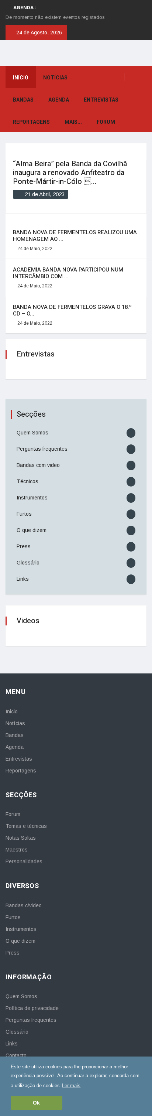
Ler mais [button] (71, 1085)
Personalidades (24, 861)
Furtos (24, 514)
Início (20, 78)
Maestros (17, 850)
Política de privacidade (32, 1008)
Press (24, 546)
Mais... (73, 122)
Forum (106, 122)
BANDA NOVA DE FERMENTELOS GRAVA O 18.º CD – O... (72, 310)
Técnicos (27, 481)
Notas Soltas (21, 838)
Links (23, 579)
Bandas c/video (24, 905)
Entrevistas (101, 100)
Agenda (58, 100)
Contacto (16, 1055)
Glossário (28, 563)
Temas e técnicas (26, 826)
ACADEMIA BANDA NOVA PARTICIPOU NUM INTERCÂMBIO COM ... (68, 273)
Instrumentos (32, 498)
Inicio (12, 711)
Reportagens (31, 122)
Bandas (23, 100)
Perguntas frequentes (42, 449)
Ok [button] (36, 1103)
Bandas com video (38, 465)
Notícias (55, 78)
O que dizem (31, 530)
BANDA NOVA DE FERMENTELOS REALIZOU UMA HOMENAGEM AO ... (75, 235)
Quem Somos (32, 433)
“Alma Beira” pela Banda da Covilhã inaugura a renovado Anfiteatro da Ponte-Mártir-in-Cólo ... (70, 172)
